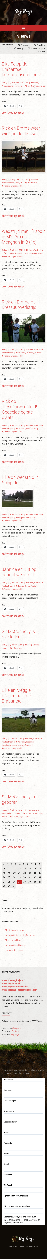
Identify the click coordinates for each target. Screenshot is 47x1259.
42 (4, 886)
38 (24, 882)
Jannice (21, 586)
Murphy (28, 813)
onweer (27, 586)
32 (35, 877)
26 (4, 877)
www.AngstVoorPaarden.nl (15, 986)
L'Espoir (25, 253)
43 (9, 886)
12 (14, 868)
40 (35, 882)
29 (19, 877)
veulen (4, 817)
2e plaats (29, 353)
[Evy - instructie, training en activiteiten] (23, 12)
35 (9, 882)
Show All (25, 45)
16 (35, 868)
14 (24, 868)
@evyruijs (16, 1028)
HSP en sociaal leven (13, 940)
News (42, 51)
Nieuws (35, 83)
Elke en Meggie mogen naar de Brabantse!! (16, 696)
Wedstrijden (38, 250)
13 (19, 868)
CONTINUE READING (13, 113)
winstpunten (32, 183)
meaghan (33, 253)
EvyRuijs (15, 1031)
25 (40, 873)
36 (14, 882)
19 (9, 873)
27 (9, 877)
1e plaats (10, 253)
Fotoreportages (33, 810)
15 (29, 868)
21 (19, 873)
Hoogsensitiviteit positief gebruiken (20, 935)
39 (29, 882)
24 (35, 873)
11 (9, 868)
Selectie (28, 745)
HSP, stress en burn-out (14, 930)
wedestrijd (35, 586)
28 (14, 877)
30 (24, 877)
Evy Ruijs (15, 1034)
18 (4, 873)
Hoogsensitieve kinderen (15, 945)
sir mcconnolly (37, 813)
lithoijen (21, 745)
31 (29, 877)
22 (24, 873)
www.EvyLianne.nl (11, 983)
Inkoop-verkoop (33, 645)
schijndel (21, 518)
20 (14, 873)
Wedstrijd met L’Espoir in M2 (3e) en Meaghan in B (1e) (23, 237)
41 (40, 882)
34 (4, 882)
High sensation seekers (14, 950)
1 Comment (17, 648)
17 (40, 868)
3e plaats (18, 253)
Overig (20, 48)
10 (4, 868)
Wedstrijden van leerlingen (12, 86)
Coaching (41, 45)
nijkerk (40, 253)
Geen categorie (38, 48)
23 (29, 873)
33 (40, 877)
